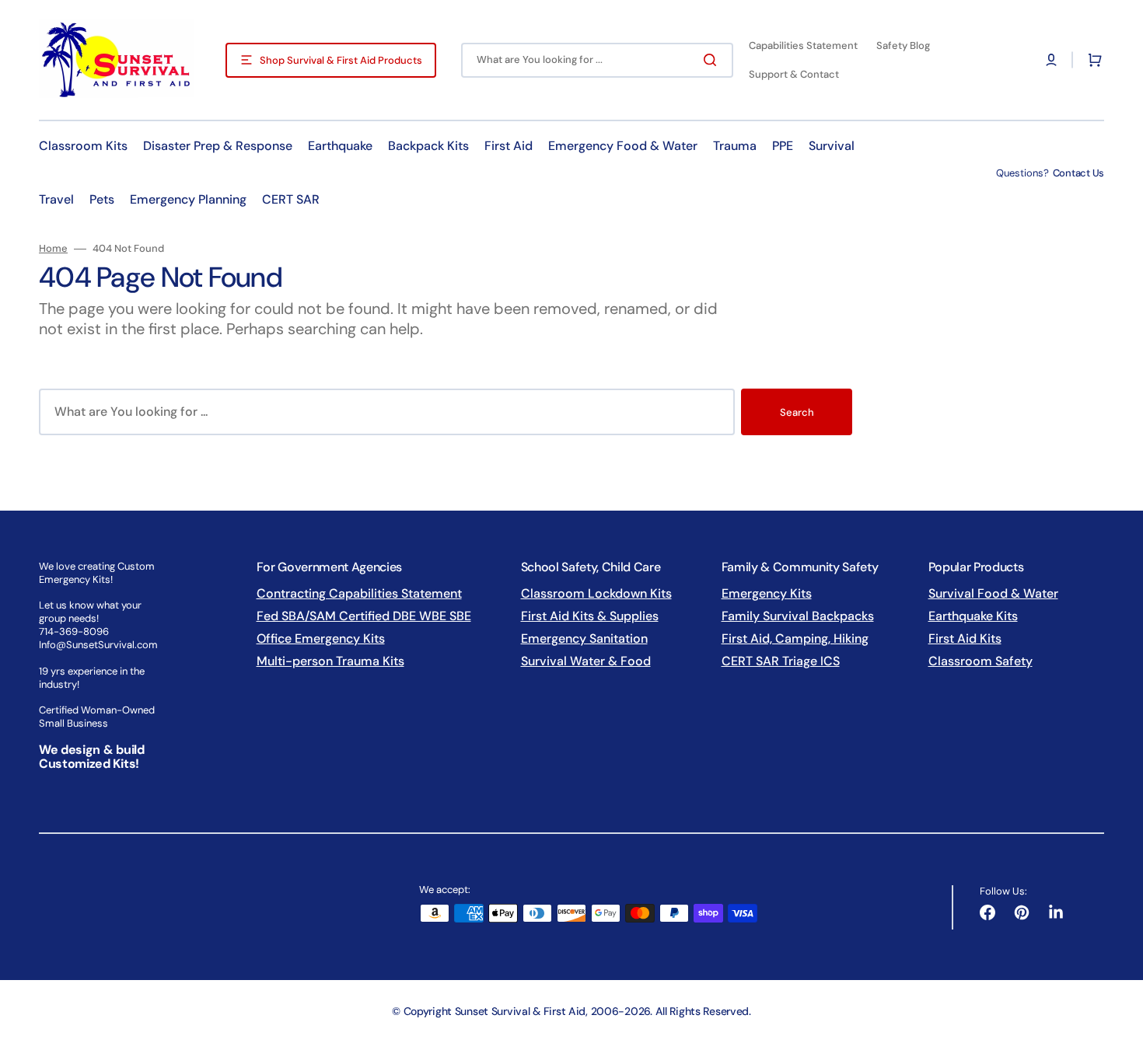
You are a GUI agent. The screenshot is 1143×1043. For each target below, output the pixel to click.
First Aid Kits (964, 638)
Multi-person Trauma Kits (330, 661)
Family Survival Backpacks (798, 616)
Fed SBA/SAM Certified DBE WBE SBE (364, 616)
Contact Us (1078, 173)
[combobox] (597, 60)
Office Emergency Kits (321, 638)
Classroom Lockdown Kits (596, 594)
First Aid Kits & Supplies (590, 616)
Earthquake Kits (973, 616)
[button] (1051, 60)
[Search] (713, 60)
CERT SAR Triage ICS (781, 661)
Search (797, 412)
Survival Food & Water (993, 594)
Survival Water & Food (586, 661)
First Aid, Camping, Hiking (795, 638)
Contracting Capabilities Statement (359, 594)
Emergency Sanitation (584, 638)
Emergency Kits (767, 594)
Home (53, 248)
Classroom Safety (980, 661)
